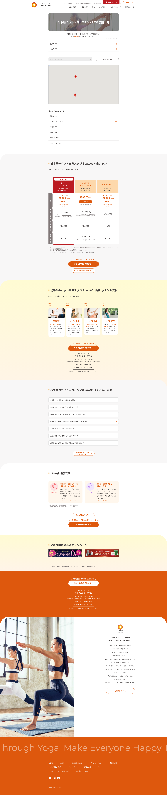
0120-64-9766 (85, 356)
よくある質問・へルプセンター (82, 367)
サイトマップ (101, 767)
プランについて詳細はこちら (85, 204)
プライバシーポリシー (96, 763)
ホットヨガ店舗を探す (67, 566)
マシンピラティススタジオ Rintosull (58, 771)
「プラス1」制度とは (66, 215)
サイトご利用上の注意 (54, 767)
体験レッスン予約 (112, 2)
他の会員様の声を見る (83, 515)
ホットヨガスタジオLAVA (54, 566)
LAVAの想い (119, 691)
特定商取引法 (113, 763)
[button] (76, 77)
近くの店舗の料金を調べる (82, 270)
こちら (70, 216)
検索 (90, 59)
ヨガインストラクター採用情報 (83, 3)
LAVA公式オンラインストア (83, 771)
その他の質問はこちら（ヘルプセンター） (83, 453)
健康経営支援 (97, 3)
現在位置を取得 (107, 59)
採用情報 (62, 763)
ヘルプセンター (68, 3)
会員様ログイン (128, 2)
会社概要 (50, 763)
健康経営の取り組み (77, 763)
